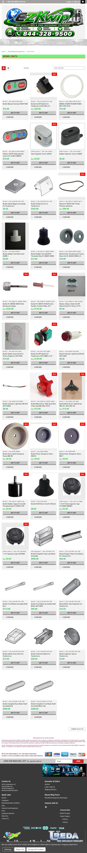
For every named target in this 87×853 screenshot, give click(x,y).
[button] (43, 743)
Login (69, 2)
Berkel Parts (30, 51)
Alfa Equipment (36, 551)
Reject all (20, 849)
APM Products (35, 151)
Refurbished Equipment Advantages (56, 798)
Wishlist (47, 784)
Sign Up (77, 2)
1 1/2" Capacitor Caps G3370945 (14, 554)
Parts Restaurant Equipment (16, 51)
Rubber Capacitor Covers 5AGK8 (70, 154)
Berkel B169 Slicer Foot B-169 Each (43, 504)
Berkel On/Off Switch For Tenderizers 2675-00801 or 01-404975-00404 (42, 356)
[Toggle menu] (3, 3)
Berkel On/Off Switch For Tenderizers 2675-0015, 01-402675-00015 (41, 106)
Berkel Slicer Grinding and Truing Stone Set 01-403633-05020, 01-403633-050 (71, 256)
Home (3, 51)
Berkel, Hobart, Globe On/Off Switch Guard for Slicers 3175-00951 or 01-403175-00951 (70, 306)
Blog (3, 805)
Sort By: (26, 68)
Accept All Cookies (36, 849)
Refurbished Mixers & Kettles (11, 803)
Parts (3, 811)
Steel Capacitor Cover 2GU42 (41, 154)
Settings (7, 849)
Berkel (5, 101)
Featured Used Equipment (10, 808)
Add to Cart (15, 113)
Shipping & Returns (50, 789)
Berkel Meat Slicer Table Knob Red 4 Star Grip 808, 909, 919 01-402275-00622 (43, 406)
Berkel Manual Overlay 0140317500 (15, 104)
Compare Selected (77, 729)
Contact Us (5, 818)
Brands (4, 798)
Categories (5, 800)
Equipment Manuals (8, 813)
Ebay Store (5, 816)
